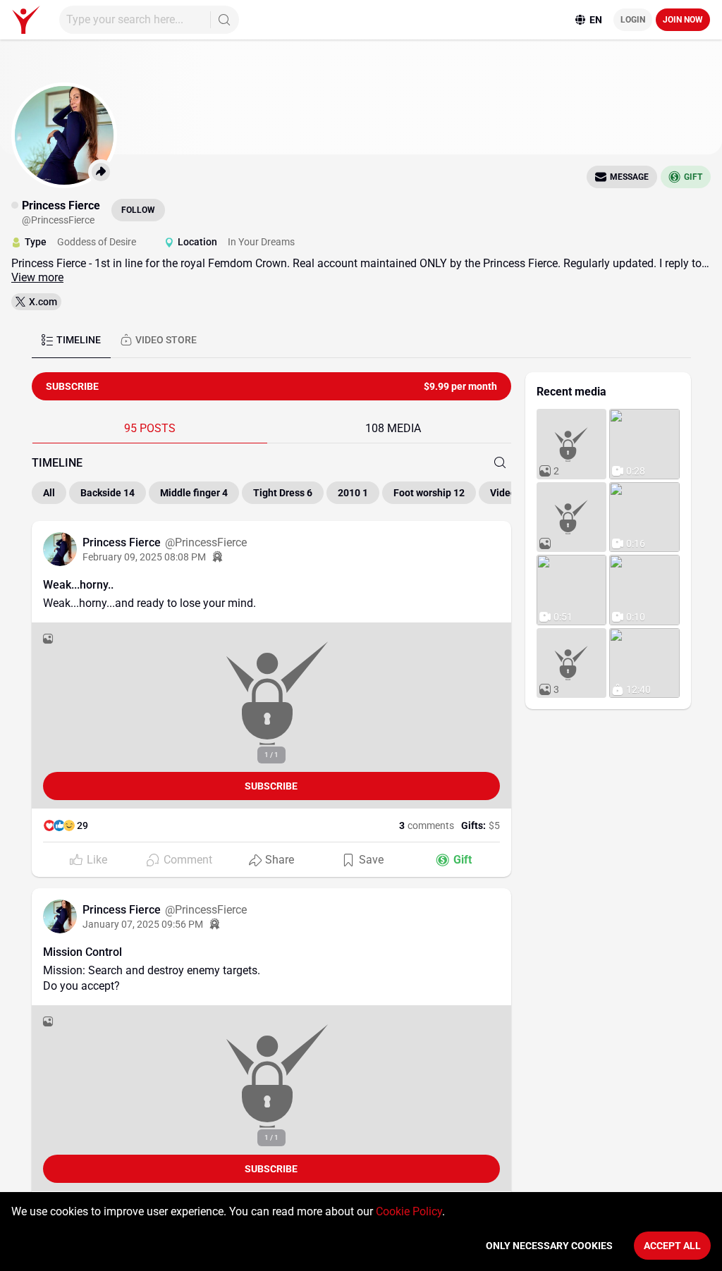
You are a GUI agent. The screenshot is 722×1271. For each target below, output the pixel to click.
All (49, 492)
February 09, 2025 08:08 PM (144, 557)
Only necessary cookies (549, 1245)
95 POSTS (150, 428)
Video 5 (507, 492)
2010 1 (353, 492)
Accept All (672, 1245)
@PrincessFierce (206, 542)
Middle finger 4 (194, 492)
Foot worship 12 (429, 492)
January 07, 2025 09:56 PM (142, 924)
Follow (138, 210)
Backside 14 (107, 492)
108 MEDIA (393, 428)
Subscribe (271, 786)
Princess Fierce (123, 542)
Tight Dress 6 (282, 492)
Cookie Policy (409, 1211)
